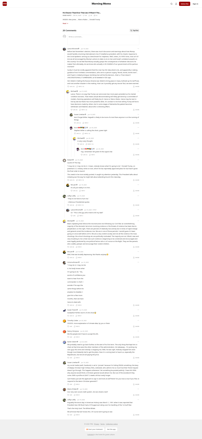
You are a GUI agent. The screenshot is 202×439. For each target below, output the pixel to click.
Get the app (111, 429)
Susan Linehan (79, 114)
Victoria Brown (72, 262)
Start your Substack (95, 429)
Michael (73, 91)
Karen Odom (72, 342)
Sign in (195, 4)
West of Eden (72, 389)
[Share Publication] (176, 4)
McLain (73, 185)
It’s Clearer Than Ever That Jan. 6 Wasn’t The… (82, 13)
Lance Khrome (72, 49)
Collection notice (112, 424)
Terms (102, 424)
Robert (69, 160)
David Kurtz (67, 15)
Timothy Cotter (72, 320)
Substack (90, 435)
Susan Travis (71, 310)
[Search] (171, 4)
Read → (65, 23)
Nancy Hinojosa (73, 331)
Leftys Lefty (71, 196)
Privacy (96, 424)
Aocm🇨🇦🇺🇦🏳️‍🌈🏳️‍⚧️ (80, 127)
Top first (135, 30)
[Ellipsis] (138, 48)
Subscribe (185, 4)
